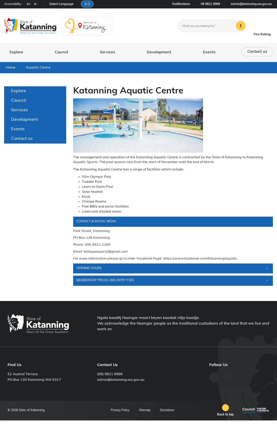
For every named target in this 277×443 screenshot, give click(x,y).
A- (35, 4)
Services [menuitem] (19, 110)
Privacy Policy (120, 410)
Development (159, 52)
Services (107, 52)
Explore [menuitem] (18, 91)
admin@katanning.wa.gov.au (120, 380)
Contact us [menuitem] (22, 139)
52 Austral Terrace (23, 374)
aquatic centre (38, 67)
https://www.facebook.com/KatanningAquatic (200, 258)
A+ (29, 4)
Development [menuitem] (24, 120)
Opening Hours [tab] (89, 268)
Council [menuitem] (18, 100)
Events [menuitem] (18, 129)
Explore (16, 52)
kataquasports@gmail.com (106, 251)
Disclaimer (167, 410)
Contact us (257, 52)
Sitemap (144, 410)
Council (61, 52)
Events (209, 52)
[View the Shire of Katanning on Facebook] (214, 377)
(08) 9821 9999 (110, 374)
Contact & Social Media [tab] (96, 221)
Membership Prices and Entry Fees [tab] (105, 280)
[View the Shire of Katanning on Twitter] (228, 377)
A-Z (87, 4)
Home (10, 67)
